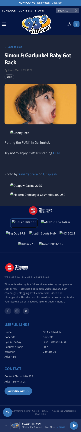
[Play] (74, 425)
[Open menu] (4, 24)
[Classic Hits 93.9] (36, 24)
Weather (10, 351)
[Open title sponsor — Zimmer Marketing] (40, 210)
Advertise (10, 356)
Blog (9, 77)
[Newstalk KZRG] (51, 245)
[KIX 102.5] (67, 234)
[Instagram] (17, 311)
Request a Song (14, 346)
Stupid (39, 10)
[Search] (76, 10)
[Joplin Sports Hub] (42, 234)
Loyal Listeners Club (54, 341)
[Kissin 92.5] (26, 245)
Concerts (10, 337)
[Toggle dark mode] (76, 24)
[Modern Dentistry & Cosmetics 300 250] (40, 194)
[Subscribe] (7, 412)
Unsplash (50, 174)
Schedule (9, 10)
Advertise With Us (15, 381)
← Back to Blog (13, 46)
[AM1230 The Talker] (55, 223)
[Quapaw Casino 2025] (40, 185)
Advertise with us (18, 391)
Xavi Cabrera (28, 174)
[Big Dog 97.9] (16, 234)
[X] (26, 311)
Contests (25, 10)
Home (8, 332)
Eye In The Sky (13, 341)
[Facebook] (8, 311)
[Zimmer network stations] (69, 24)
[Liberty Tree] (40, 132)
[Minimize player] (5, 425)
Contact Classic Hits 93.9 (19, 376)
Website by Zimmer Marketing (27, 277)
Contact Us (49, 351)
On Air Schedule (52, 332)
